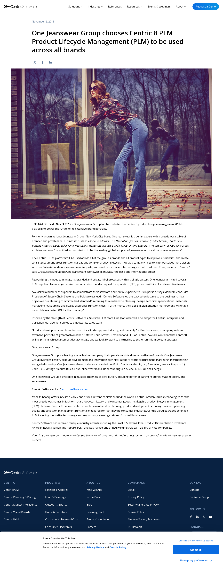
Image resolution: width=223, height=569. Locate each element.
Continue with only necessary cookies (196, 541)
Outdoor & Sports (56, 504)
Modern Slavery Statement (144, 519)
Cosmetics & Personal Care (61, 519)
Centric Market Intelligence (20, 504)
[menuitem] (22, 489)
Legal (131, 490)
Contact (194, 490)
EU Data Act (135, 527)
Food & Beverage (55, 497)
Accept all (195, 549)
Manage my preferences (194, 560)
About (179, 6)
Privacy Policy (95, 547)
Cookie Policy (118, 547)
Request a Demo (206, 6)
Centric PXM (11, 519)
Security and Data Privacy (143, 504)
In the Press (94, 497)
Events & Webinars (159, 6)
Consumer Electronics (58, 527)
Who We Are (94, 490)
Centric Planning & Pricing (20, 497)
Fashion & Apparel (56, 490)
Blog (89, 504)
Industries (94, 6)
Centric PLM (11, 490)
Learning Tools (96, 512)
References (115, 6)
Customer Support (201, 497)
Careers (91, 527)
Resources (133, 6)
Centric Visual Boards (17, 512)
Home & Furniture (56, 512)
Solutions (74, 6)
